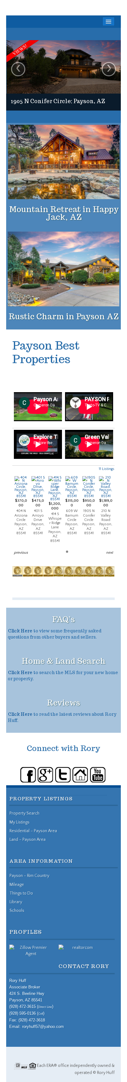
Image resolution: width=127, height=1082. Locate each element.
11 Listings (106, 469)
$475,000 (37, 517)
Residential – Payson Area (33, 830)
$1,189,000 (106, 517)
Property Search (24, 813)
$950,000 (88, 517)
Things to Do (21, 893)
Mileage (17, 884)
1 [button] (67, 552)
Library (16, 902)
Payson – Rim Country (29, 875)
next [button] (109, 553)
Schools (17, 910)
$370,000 (20, 517)
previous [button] (21, 553)
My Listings (20, 822)
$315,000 (72, 517)
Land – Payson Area (28, 839)
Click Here (20, 631)
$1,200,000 (55, 522)
